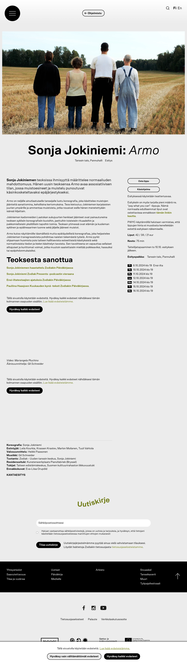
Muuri (143, 579)
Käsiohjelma (143, 189)
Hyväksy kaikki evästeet (122, 656)
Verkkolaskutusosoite (114, 619)
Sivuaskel (145, 570)
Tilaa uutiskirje (48, 545)
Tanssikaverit (148, 574)
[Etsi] (167, 8)
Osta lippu (143, 181)
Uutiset (55, 570)
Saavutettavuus (16, 574)
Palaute (92, 619)
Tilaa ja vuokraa (16, 579)
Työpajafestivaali (150, 583)
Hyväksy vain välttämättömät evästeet (74, 656)
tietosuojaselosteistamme (127, 547)
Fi (174, 8)
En (180, 8)
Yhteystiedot (14, 570)
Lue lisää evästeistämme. (115, 648)
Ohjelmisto (95, 13)
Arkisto (100, 570)
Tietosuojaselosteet (72, 619)
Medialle (56, 579)
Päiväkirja (57, 574)
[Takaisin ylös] (177, 577)
